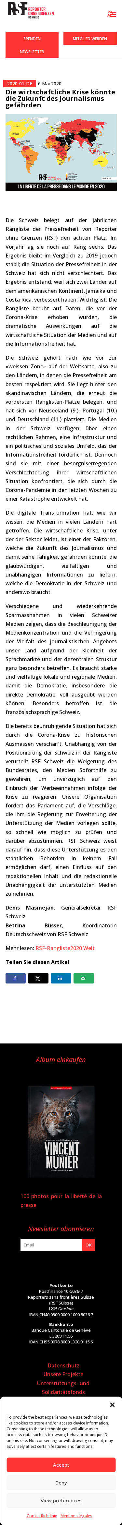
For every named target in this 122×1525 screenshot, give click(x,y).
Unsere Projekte (63, 1374)
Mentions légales (76, 1516)
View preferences (61, 1500)
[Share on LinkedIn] (61, 978)
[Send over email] (84, 978)
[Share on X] (38, 978)
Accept (61, 1464)
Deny (61, 1482)
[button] (112, 1404)
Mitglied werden (90, 39)
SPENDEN (32, 39)
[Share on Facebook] (16, 978)
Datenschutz (63, 1365)
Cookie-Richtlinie (42, 1516)
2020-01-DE (19, 83)
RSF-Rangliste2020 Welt (65, 948)
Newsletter (32, 51)
